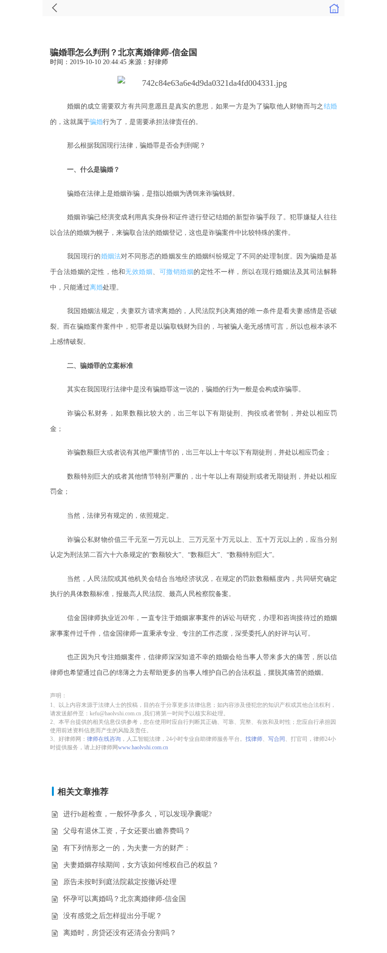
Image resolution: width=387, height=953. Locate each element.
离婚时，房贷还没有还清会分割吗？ (120, 932)
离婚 (96, 287)
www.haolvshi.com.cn (143, 747)
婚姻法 (111, 256)
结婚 (330, 106)
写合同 (276, 739)
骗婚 (96, 121)
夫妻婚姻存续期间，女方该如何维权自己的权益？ (141, 865)
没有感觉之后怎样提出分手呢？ (112, 916)
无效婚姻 (138, 271)
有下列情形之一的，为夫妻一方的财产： (127, 848)
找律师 (253, 739)
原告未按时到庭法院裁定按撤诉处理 (120, 882)
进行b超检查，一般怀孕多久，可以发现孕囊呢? (137, 814)
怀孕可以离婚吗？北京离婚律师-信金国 (124, 899)
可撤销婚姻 (177, 271)
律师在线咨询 (104, 739)
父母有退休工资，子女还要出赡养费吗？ (127, 831)
